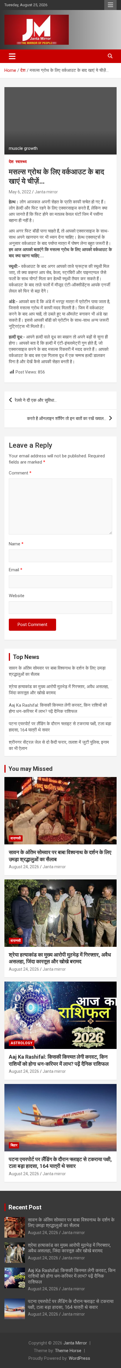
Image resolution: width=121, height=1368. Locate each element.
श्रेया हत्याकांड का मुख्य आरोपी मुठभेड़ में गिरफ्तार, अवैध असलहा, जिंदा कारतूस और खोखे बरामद (69, 1248)
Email (15, 569)
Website (16, 595)
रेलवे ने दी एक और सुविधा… (36, 400)
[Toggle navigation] (12, 56)
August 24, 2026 (24, 866)
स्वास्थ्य (21, 161)
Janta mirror (46, 192)
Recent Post (25, 1207)
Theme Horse (68, 1350)
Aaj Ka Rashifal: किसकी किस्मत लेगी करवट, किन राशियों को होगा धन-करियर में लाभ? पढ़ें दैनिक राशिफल (71, 1276)
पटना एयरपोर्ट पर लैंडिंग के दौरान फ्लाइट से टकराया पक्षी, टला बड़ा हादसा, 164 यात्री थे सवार (71, 1304)
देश (11, 161)
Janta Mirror (75, 1343)
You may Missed (31, 768)
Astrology (22, 1043)
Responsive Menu (110, 5)
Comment (20, 473)
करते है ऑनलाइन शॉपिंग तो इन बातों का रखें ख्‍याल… (66, 418)
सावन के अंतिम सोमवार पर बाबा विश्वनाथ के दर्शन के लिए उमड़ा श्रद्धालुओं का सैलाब (71, 1222)
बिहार (14, 1145)
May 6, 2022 (20, 192)
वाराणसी (16, 838)
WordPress (79, 1358)
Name (16, 544)
